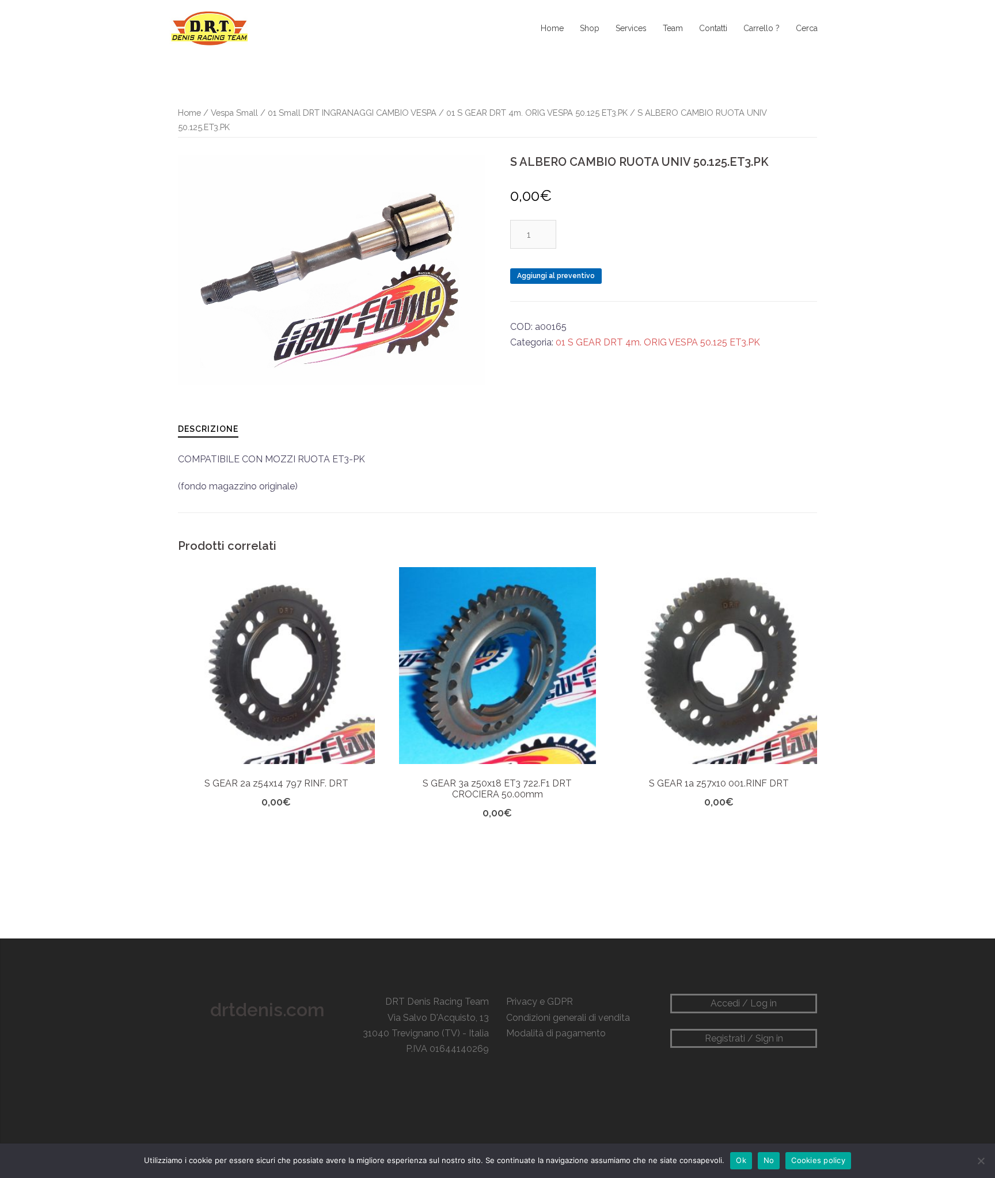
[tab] (208, 428)
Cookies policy (818, 1160)
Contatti (713, 28)
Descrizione (208, 429)
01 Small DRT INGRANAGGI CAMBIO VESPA (352, 112)
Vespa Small (234, 112)
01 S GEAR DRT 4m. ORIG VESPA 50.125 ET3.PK (537, 112)
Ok (741, 1160)
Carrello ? (761, 28)
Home (552, 28)
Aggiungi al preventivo (556, 276)
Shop (589, 28)
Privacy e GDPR (539, 1001)
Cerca (807, 28)
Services (631, 28)
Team (673, 28)
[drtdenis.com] (208, 27)
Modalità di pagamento (556, 1033)
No (769, 1160)
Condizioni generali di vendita (568, 1017)
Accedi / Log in (744, 1003)
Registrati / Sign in (744, 1038)
